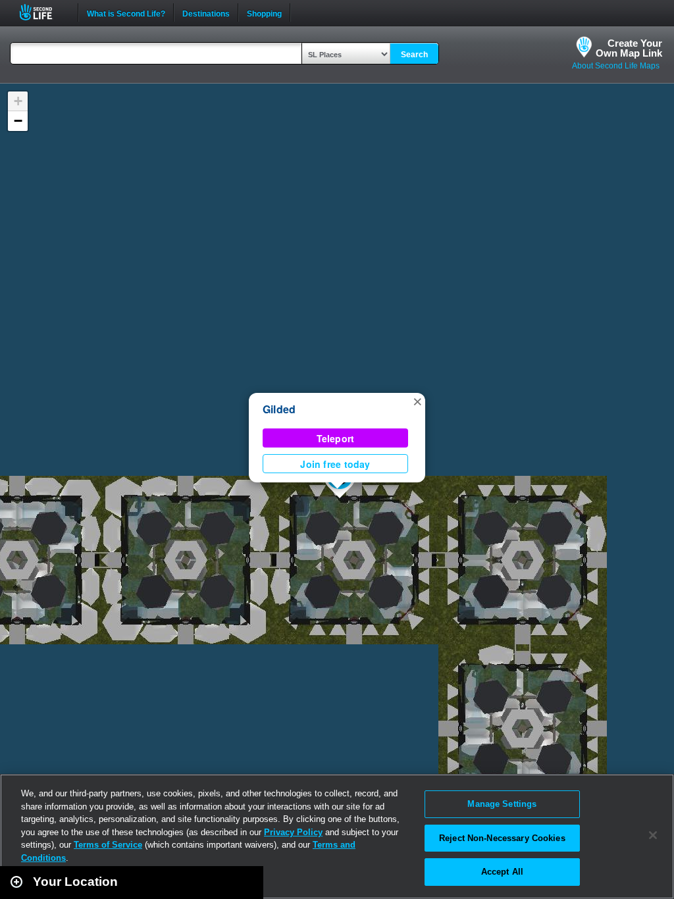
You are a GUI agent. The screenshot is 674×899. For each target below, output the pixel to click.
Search (414, 54)
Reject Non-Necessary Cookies (502, 838)
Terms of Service (108, 845)
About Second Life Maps (616, 65)
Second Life (43, 12)
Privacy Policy (293, 832)
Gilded (279, 409)
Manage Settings (501, 804)
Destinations (206, 12)
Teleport (336, 438)
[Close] (652, 835)
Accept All (502, 872)
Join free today (335, 464)
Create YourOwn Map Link (629, 48)
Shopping (264, 12)
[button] (417, 401)
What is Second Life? (126, 12)
